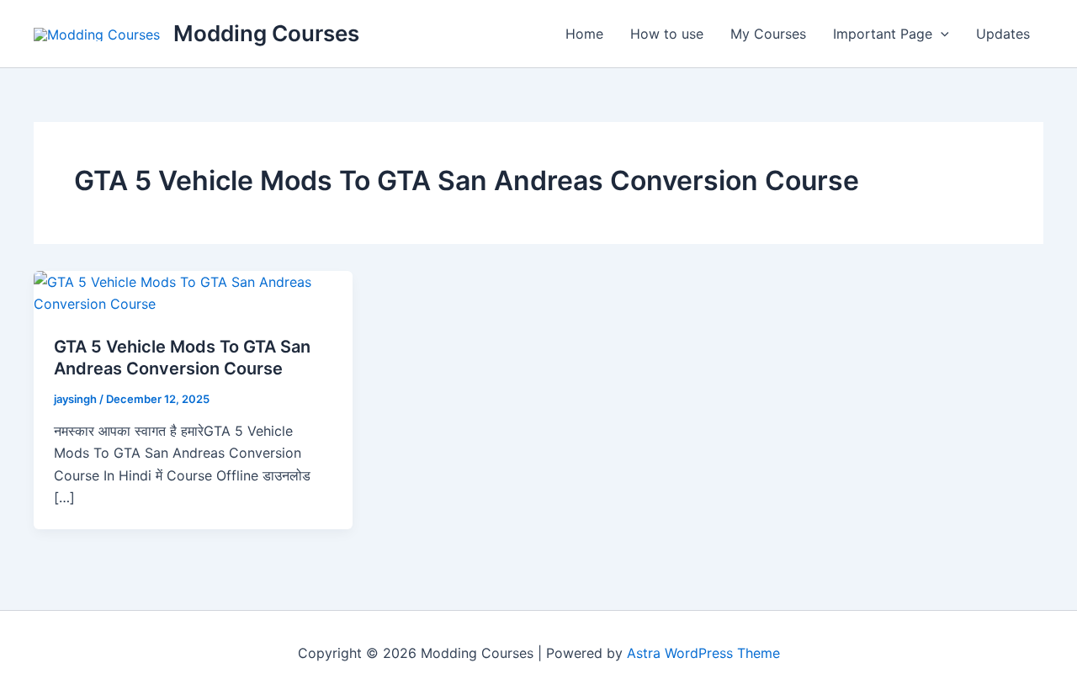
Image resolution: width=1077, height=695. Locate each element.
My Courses (768, 33)
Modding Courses (266, 33)
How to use (666, 33)
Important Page (882, 33)
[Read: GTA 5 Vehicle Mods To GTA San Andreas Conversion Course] (193, 292)
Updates (1003, 33)
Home (584, 33)
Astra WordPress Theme (703, 653)
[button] (940, 33)
